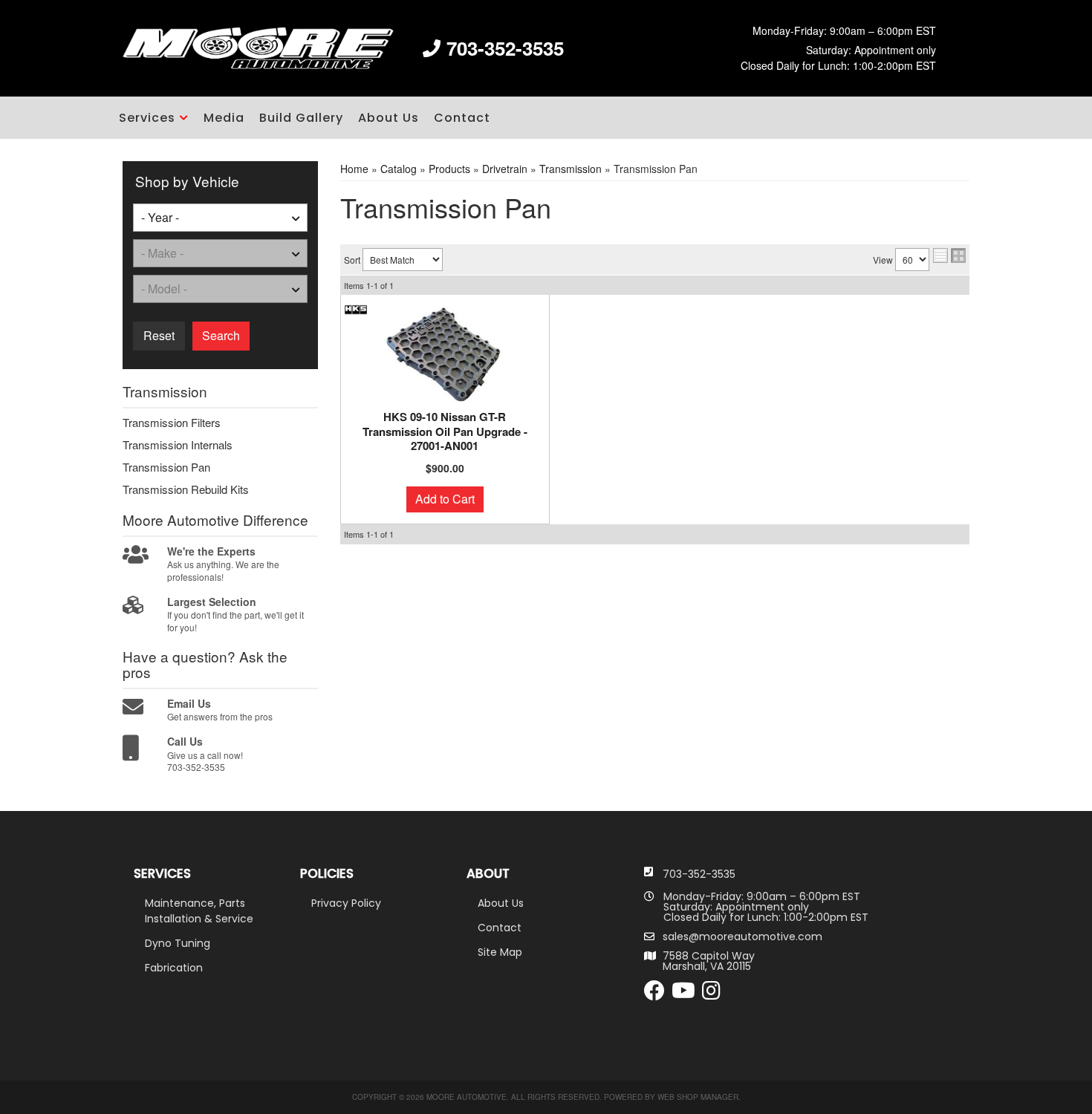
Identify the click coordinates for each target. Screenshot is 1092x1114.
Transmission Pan (166, 467)
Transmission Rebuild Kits (186, 489)
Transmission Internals (178, 445)
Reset (159, 335)
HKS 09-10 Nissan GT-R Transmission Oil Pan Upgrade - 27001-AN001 (445, 432)
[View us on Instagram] (711, 994)
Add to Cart (445, 498)
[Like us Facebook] (654, 994)
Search (221, 335)
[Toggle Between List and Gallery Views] (949, 255)
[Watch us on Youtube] (683, 994)
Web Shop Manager (697, 1097)
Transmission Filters (172, 422)
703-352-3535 (699, 874)
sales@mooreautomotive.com (742, 936)
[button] (153, 118)
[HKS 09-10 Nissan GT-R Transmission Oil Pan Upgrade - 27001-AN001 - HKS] (356, 308)
